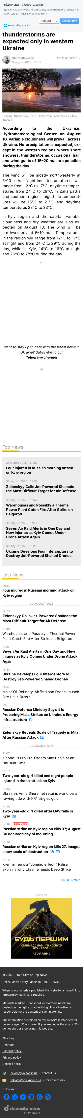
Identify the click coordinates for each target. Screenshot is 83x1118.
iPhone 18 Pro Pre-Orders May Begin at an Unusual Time (38, 758)
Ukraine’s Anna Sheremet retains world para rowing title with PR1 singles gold (39, 794)
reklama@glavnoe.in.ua (25, 1080)
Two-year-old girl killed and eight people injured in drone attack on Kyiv (37, 776)
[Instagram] (31, 1097)
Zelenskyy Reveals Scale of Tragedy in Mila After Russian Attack (40, 733)
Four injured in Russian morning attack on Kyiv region (38, 591)
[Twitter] (15, 1097)
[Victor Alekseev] (6, 62)
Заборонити (49, 21)
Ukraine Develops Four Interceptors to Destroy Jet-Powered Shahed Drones (35, 674)
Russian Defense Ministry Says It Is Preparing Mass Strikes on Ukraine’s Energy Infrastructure (40, 712)
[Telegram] (23, 1097)
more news (69, 880)
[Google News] (39, 1097)
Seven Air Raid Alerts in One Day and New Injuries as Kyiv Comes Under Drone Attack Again (39, 654)
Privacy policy (11, 1057)
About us (8, 1038)
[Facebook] (6, 1097)
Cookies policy (12, 1063)
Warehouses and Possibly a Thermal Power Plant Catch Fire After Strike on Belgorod (39, 634)
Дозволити (69, 21)
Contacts (8, 1044)
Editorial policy (12, 1051)
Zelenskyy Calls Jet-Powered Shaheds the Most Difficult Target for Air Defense (39, 616)
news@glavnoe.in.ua (23, 1073)
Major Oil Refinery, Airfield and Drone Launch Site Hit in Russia (40, 692)
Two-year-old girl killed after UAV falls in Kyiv (37, 811)
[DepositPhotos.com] (22, 1110)
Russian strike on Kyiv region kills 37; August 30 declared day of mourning (41, 829)
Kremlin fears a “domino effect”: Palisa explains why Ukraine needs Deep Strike (36, 865)
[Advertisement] (41, 298)
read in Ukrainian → (68, 57)
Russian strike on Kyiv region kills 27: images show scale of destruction (41, 847)
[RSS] (48, 1097)
